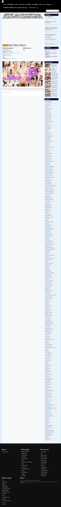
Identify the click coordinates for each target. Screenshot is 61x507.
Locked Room (48, 374)
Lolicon (46, 237)
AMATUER (6, 7)
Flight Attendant (48, 169)
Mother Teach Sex (48, 255)
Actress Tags (22, 4)
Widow (46, 145)
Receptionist (47, 188)
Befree (23, 470)
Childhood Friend (48, 339)
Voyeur (46, 252)
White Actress (48, 242)
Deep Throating (48, 280)
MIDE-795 (5, 485)
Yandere (46, 342)
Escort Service (48, 167)
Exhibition (47, 156)
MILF (46, 110)
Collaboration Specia (49, 347)
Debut (46, 151)
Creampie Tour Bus (49, 258)
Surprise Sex (47, 158)
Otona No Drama (25, 469)
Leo (22, 463)
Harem (46, 163)
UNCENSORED (10, 4)
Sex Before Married (49, 431)
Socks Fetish (47, 414)
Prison (46, 178)
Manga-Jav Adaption (49, 190)
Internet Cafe (47, 296)
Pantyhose (47, 207)
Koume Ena (43, 463)
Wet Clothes (47, 271)
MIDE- (4, 483)
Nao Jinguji (43, 451)
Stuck (46, 423)
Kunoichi (47, 194)
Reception (47, 155)
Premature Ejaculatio (49, 248)
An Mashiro (43, 469)
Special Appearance (23, 7)
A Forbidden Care (48, 140)
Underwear (47, 102)
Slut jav (4, 499)
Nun (46, 363)
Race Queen (47, 132)
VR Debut (47, 358)
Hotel (46, 350)
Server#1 (6, 45)
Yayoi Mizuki (44, 474)
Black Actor (47, 260)
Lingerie (46, 113)
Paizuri (46, 419)
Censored (8, 52)
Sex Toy (46, 318)
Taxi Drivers (47, 291)
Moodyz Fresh (25, 458)
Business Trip (48, 312)
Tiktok (46, 334)
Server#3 (18, 45)
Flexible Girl (47, 314)
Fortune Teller (48, 387)
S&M (46, 129)
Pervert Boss (47, 236)
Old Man (47, 268)
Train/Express (48, 277)
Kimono (46, 279)
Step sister (5, 482)
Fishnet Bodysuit (48, 221)
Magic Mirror (47, 406)
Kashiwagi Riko (9, 55)
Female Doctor (48, 344)
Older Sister (47, 108)
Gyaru (46, 239)
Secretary (47, 336)
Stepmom (47, 118)
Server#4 (24, 45)
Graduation (47, 196)
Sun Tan (46, 326)
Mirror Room (47, 371)
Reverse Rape (48, 396)
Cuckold (7, 54)
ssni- (4, 495)
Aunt (46, 341)
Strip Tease (47, 422)
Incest (46, 104)
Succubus (47, 201)
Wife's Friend (47, 283)
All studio (24, 475)
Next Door (47, 124)
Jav (3, 480)
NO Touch (47, 403)
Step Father (47, 183)
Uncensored (47, 150)
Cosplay (46, 134)
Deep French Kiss (48, 272)
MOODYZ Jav (5, 487)
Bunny (46, 338)
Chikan (46, 131)
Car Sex (46, 293)
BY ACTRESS (35, 4)
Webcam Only (14, 7)
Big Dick (46, 269)
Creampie (47, 411)
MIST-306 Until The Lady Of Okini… (51, 56)
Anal (46, 220)
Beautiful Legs (48, 323)
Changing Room (48, 379)
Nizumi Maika (44, 472)
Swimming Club (48, 172)
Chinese (46, 304)
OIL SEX (46, 231)
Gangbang (47, 206)
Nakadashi (47, 382)
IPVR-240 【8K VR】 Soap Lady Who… (50, 50)
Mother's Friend (48, 234)
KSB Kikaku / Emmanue (27, 462)
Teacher (46, 120)
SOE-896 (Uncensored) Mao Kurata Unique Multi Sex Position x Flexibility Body (54, 71)
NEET (46, 428)
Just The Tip (47, 395)
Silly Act (46, 388)
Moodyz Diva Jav (6, 488)
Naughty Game (48, 199)
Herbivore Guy (48, 412)
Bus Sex (46, 266)
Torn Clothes (47, 282)
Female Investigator (49, 166)
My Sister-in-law (6, 492)
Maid (46, 212)
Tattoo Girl (47, 355)
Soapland (47, 126)
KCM (46, 349)
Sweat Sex (47, 245)
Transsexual (47, 317)
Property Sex (47, 175)
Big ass (46, 112)
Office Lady (47, 115)
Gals (46, 253)
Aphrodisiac (47, 250)
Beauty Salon (47, 174)
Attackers (24, 467)
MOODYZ (24, 457)
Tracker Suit (47, 301)
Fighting (46, 288)
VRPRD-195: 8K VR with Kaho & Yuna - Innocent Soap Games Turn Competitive (54, 96)
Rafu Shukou (25, 455)
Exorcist (46, 202)
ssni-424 (4, 493)
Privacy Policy (5, 451)
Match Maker (47, 365)
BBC (46, 261)
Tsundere (47, 368)
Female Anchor (48, 330)
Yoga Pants (47, 213)
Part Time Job (48, 306)
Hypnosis (47, 226)
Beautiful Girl (47, 153)
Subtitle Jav (49, 4)
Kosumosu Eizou (48, 217)
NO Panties (47, 204)
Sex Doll (46, 307)
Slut (15, 52)
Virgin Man (47, 215)
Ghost (46, 420)
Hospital (46, 311)
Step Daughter (48, 333)
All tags (4, 504)
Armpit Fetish (47, 360)
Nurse (46, 139)
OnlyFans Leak (48, 315)
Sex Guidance (48, 353)
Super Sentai (47, 377)
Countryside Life (48, 416)
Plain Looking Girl (48, 191)
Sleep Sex (47, 256)
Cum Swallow (48, 241)
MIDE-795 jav (5, 490)
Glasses (46, 299)
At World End (47, 427)
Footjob (46, 417)
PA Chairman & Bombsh (50, 295)
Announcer (47, 287)
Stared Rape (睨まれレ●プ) (50, 408)
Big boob (12, 52)
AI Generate (47, 409)
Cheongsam (47, 159)
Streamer (47, 439)
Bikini (46, 385)
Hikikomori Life (48, 328)
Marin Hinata (44, 457)
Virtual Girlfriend (48, 193)
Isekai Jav (47, 210)
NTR (46, 107)
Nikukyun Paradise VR (12, 58)
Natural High (25, 465)
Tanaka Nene (44, 462)
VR (5, 4)
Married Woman (48, 147)
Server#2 (12, 45)
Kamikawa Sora (44, 470)
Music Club (47, 373)
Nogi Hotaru (44, 455)
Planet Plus (24, 453)
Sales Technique (48, 171)
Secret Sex (47, 320)
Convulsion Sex (48, 263)
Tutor (46, 436)
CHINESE (29, 4)
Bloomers (47, 233)
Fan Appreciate (48, 136)
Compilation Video (48, 430)
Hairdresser (47, 438)
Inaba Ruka (43, 460)
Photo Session (48, 298)
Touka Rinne (44, 467)
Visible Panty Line (48, 186)
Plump (46, 398)
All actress (43, 475)
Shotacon (47, 142)
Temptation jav (6, 497)
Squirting (47, 137)
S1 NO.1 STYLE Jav (7, 500)
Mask (46, 303)
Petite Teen (47, 264)
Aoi (41, 453)
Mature (46, 392)
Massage (47, 381)
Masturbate (47, 384)
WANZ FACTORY (25, 451)
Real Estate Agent (48, 390)
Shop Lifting (47, 346)
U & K (23, 460)
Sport (46, 361)
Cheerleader (47, 331)
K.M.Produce (24, 472)
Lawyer (46, 366)
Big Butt (46, 116)
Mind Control (47, 198)
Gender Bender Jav (49, 228)
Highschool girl (48, 121)
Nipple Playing (48, 435)
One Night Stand (48, 177)
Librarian (47, 209)
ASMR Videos (47, 433)
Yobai (46, 218)
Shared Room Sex (48, 244)
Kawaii (23, 474)
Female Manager (48, 247)
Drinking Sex (47, 285)
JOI (45, 148)
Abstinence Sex (48, 400)
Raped (46, 369)
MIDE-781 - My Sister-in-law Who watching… (51, 53)
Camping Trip (47, 309)
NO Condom (47, 357)
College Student (48, 161)
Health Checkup (48, 425)
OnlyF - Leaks (42, 4)
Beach (46, 376)
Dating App (47, 393)
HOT (17, 4)
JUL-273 (4, 502)
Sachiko (42, 465)
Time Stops (47, 182)
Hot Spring (47, 128)
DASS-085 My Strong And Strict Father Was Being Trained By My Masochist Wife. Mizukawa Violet (54, 75)
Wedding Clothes (48, 322)
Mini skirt (47, 275)
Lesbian (46, 144)
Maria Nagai (44, 458)
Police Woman (48, 290)
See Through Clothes (49, 185)
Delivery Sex (47, 274)
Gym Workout (48, 225)
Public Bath (47, 352)
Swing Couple (48, 180)
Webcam (47, 401)
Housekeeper (47, 229)
